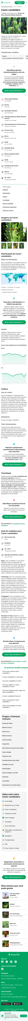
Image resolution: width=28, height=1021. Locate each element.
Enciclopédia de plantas (6, 6)
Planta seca (5, 731)
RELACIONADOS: (13, 524)
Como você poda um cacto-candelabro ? (11, 700)
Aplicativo (20, 978)
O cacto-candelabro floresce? (11, 696)
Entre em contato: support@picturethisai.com (13, 996)
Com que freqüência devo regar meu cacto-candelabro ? (13, 691)
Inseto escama (6, 740)
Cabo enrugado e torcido (10, 772)
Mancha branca (7, 735)
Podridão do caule (7, 764)
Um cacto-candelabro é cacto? (11, 681)
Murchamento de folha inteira (11, 785)
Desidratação (6, 768)
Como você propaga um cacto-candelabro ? (12, 706)
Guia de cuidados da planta (8, 978)
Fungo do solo (6, 756)
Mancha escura (7, 727)
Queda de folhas (7, 723)
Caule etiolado (6, 752)
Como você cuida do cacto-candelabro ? (10, 672)
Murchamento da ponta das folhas (13, 748)
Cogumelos (5, 744)
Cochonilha (5, 781)
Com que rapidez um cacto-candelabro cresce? (11, 685)
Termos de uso (19, 985)
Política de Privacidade (7, 985)
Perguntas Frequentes (7, 994)
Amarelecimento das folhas (10, 760)
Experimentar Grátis (19, 2)
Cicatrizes (5, 777)
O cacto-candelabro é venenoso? (12, 677)
